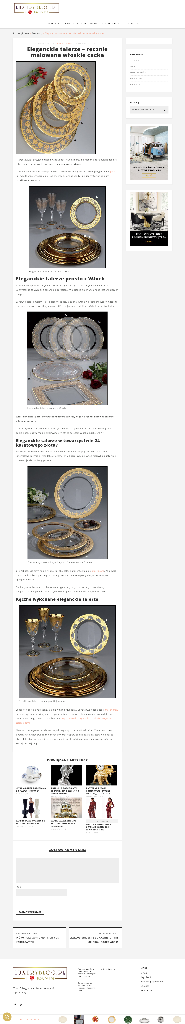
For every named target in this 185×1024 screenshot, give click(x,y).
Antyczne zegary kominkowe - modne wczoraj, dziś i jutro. (99, 791)
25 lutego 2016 (43, 44)
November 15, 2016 (60, 797)
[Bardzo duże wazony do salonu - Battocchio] (31, 817)
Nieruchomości (115, 23)
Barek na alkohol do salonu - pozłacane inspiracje (64, 823)
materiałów (111, 709)
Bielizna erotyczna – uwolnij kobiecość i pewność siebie (98, 827)
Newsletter (146, 990)
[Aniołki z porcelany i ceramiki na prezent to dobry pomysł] (66, 784)
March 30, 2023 (23, 794)
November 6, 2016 (94, 797)
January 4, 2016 (58, 829)
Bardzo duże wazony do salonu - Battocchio (30, 822)
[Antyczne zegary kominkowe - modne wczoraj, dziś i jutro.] (101, 784)
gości (113, 171)
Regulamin (146, 977)
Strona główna (21, 33)
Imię (18, 886)
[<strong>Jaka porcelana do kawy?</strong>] (31, 784)
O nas (143, 972)
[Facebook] (15, 1004)
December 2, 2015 (24, 826)
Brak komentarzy (86, 44)
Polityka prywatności (152, 981)
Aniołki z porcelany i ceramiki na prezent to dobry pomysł (65, 791)
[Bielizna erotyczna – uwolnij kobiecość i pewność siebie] (101, 808)
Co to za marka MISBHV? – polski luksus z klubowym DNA (87, 986)
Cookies (144, 985)
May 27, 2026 (92, 833)
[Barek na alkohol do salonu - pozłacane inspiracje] (66, 817)
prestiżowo (98, 570)
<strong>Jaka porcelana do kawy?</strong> (31, 789)
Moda (134, 23)
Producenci (92, 23)
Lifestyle (53, 23)
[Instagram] (20, 1004)
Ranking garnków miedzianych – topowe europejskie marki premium (87, 972)
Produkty (71, 23)
